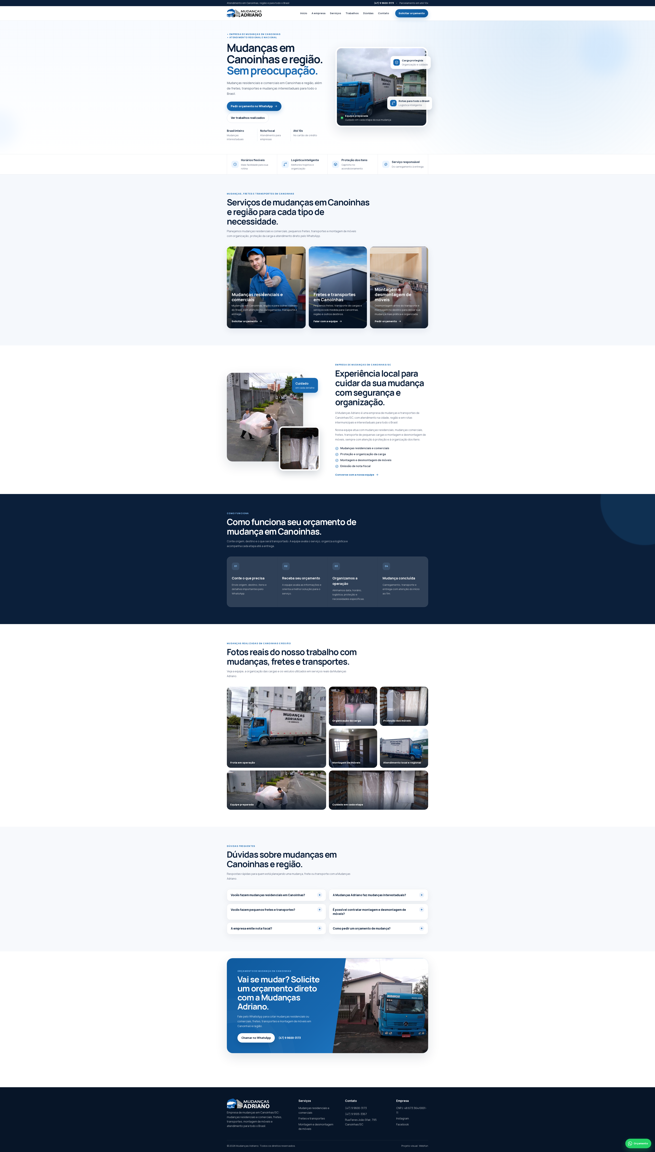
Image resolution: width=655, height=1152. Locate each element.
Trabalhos (352, 13)
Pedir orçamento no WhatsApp (252, 106)
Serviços (335, 13)
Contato (383, 13)
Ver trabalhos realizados (248, 118)
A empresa (318, 13)
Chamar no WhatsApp (256, 1038)
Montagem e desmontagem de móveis (316, 1127)
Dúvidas (368, 13)
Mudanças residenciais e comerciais (314, 1110)
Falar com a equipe (326, 321)
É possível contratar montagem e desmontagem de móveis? (369, 912)
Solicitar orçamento (412, 13)
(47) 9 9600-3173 (384, 3)
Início (303, 13)
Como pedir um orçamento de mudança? (361, 928)
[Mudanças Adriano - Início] (244, 13)
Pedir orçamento (386, 321)
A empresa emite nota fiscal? (251, 928)
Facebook (402, 1124)
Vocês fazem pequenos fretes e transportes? (263, 910)
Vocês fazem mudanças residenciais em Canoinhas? (268, 895)
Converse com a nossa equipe (354, 474)
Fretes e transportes (312, 1118)
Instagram (402, 1118)
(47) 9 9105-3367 (356, 1114)
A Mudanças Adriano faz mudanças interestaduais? (369, 895)
